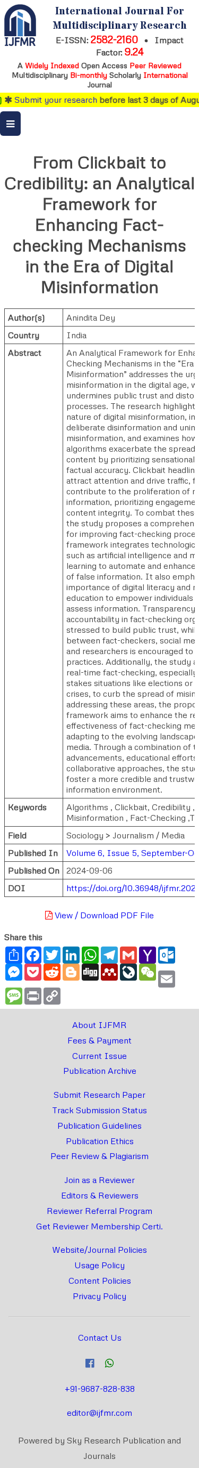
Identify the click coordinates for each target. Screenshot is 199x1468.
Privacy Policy (99, 1296)
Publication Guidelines (99, 1125)
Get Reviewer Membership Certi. (99, 1226)
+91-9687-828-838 (100, 1388)
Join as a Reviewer (99, 1180)
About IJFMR (99, 1025)
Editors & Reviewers (100, 1195)
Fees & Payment (99, 1040)
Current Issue (99, 1055)
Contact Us (100, 1337)
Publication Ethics (100, 1141)
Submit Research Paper (99, 1094)
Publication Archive (99, 1070)
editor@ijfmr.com (99, 1412)
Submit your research (48, 99)
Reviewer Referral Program (99, 1210)
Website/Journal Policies (99, 1249)
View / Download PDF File (103, 915)
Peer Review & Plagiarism (99, 1156)
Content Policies (99, 1280)
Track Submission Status (99, 1110)
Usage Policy (99, 1265)
